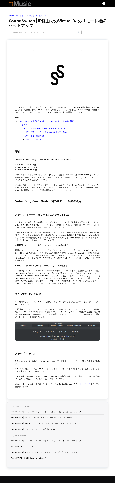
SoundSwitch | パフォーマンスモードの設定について (33, 429)
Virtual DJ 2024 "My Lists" (22, 446)
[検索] (78, 32)
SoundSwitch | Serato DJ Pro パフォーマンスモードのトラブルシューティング (44, 417)
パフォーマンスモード (37, 16)
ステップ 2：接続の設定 (35, 136)
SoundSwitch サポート (18, 16)
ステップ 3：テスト (33, 139)
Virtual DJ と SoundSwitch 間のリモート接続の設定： (44, 128)
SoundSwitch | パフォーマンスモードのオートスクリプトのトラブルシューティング (46, 412)
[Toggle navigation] (103, 3)
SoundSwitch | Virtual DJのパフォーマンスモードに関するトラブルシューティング (45, 423)
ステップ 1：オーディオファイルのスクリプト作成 (46, 132)
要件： (24, 125)
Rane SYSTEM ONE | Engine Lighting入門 (29, 458)
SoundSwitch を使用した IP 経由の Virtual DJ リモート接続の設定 (46, 121)
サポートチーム (84, 384)
